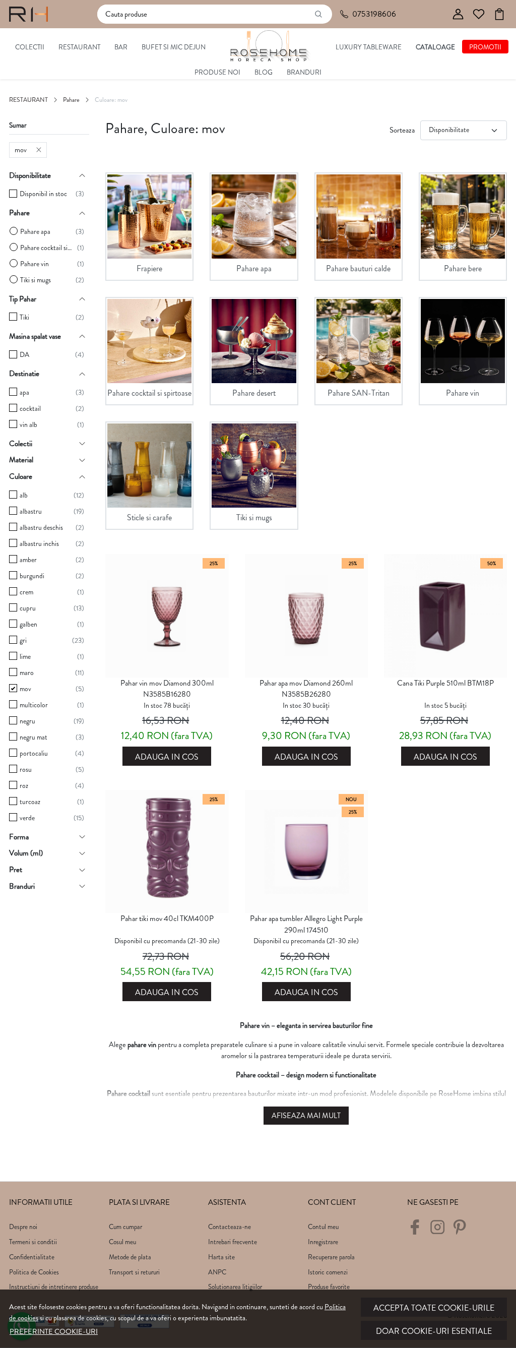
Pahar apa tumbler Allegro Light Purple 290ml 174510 (306, 924)
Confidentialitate (31, 1257)
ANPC (217, 1272)
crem (26, 592)
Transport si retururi (134, 1272)
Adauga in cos (167, 757)
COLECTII (29, 47)
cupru (28, 608)
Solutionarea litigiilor (235, 1287)
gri (23, 640)
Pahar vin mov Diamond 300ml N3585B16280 (167, 689)
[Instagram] (440, 1230)
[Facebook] (417, 1230)
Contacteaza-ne (229, 1227)
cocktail (30, 408)
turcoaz (30, 802)
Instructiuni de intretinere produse (53, 1287)
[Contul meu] (458, 14)
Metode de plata (130, 1257)
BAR (120, 47)
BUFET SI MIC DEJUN (174, 47)
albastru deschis (41, 527)
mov (21, 150)
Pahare (71, 99)
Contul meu (323, 1227)
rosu (26, 769)
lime (25, 656)
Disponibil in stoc (43, 194)
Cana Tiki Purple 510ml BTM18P (445, 683)
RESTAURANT (79, 47)
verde (27, 818)
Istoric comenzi (328, 1272)
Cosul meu (122, 1242)
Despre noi (23, 1227)
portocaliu (34, 753)
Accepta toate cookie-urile (433, 1308)
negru (27, 721)
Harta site (221, 1257)
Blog (263, 72)
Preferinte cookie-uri (54, 1331)
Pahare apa (35, 231)
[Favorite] (478, 14)
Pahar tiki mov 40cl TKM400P (167, 918)
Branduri (304, 72)
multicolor (34, 705)
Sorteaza (402, 130)
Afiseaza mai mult (306, 1116)
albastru (31, 511)
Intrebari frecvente (232, 1242)
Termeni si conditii (33, 1242)
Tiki (24, 317)
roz (24, 785)
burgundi (32, 576)
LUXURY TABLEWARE (369, 47)
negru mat (33, 737)
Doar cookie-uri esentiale (434, 1331)
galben (28, 624)
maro (27, 673)
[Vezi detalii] (167, 668)
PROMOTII (485, 47)
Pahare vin (34, 264)
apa (24, 392)
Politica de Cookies (34, 1272)
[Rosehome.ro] (28, 14)
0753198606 (374, 14)
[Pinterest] (462, 1230)
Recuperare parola (331, 1257)
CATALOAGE (435, 47)
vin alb (28, 425)
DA (24, 354)
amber (28, 560)
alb (24, 495)
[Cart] (499, 14)
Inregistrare (323, 1242)
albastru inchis (39, 543)
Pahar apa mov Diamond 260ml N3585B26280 (306, 689)
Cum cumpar (125, 1227)
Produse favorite (329, 1287)
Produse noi (217, 72)
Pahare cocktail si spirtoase (46, 248)
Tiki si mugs (35, 280)
